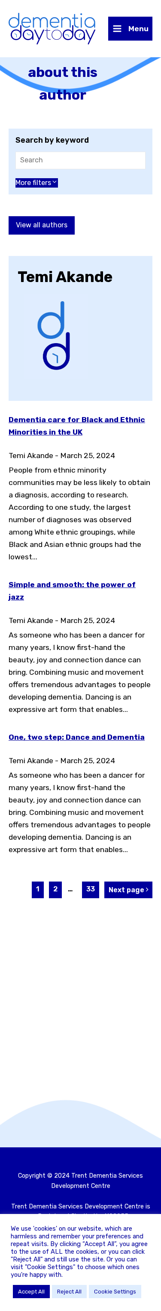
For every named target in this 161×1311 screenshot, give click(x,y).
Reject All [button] (69, 1291)
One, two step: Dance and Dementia (77, 737)
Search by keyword (52, 140)
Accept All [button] (31, 1291)
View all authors (41, 225)
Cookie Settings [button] (115, 1291)
